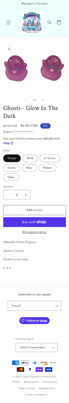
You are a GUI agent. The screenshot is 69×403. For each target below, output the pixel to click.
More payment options (34, 232)
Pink (30, 158)
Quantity (8, 186)
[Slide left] (25, 100)
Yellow (47, 168)
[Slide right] (43, 100)
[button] (8, 22)
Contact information (36, 394)
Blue (29, 168)
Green (12, 168)
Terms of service (26, 388)
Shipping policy (47, 388)
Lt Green (50, 158)
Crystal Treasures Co (32, 376)
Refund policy (31, 381)
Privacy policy (49, 381)
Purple (12, 158)
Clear (11, 177)
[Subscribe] (56, 306)
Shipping (7, 131)
